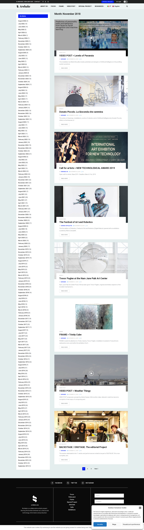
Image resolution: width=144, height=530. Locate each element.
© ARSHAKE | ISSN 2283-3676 (24, 1)
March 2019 (22, 275)
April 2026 (21, 32)
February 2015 (22, 417)
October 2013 (22, 463)
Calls (60, 165)
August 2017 (22, 330)
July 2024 (21, 90)
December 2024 (23, 76)
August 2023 (22, 122)
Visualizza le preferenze (131, 524)
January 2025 (22, 73)
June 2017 (21, 336)
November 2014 (23, 425)
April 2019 (21, 272)
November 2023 (23, 113)
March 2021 (22, 206)
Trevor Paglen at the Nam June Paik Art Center (83, 278)
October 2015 (22, 393)
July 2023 (21, 125)
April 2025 (21, 64)
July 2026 (21, 24)
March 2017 (22, 344)
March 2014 (22, 448)
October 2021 (22, 185)
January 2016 (22, 385)
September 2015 (23, 396)
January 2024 (22, 107)
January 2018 (22, 315)
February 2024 (22, 105)
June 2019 (21, 266)
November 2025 (23, 44)
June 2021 (21, 197)
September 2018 (23, 292)
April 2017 (21, 341)
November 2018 (23, 287)
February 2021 (22, 209)
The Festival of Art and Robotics (76, 222)
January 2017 (22, 350)
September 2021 (23, 188)
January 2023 (22, 142)
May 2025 (21, 61)
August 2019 (22, 261)
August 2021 (22, 191)
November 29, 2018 (73, 115)
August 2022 (22, 157)
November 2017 (23, 321)
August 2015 (22, 399)
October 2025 (22, 47)
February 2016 (22, 382)
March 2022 (22, 171)
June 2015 (21, 405)
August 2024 (22, 87)
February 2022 (22, 174)
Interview (72, 504)
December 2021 (23, 180)
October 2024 (22, 81)
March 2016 (22, 379)
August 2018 (22, 295)
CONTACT (37, 1)
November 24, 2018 (73, 338)
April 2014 (21, 446)
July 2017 (21, 333)
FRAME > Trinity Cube (70, 334)
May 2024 (21, 96)
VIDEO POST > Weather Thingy (75, 390)
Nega (114, 524)
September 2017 (23, 327)
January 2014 (22, 454)
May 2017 (21, 339)
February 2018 (22, 313)
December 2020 (23, 214)
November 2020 (23, 217)
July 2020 (21, 229)
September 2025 (23, 50)
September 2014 (23, 431)
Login (119, 1)
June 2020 (21, 232)
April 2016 (21, 376)
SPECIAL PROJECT (85, 6)
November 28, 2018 (75, 171)
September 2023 (23, 119)
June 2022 (21, 162)
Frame (61, 331)
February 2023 (22, 139)
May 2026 (21, 29)
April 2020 (21, 237)
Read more (64, 68)
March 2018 (22, 310)
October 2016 (22, 359)
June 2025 (21, 58)
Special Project (108, 1)
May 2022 (21, 165)
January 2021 (22, 211)
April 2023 (21, 133)
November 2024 (23, 79)
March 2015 (22, 414)
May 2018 (21, 304)
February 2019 (22, 278)
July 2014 (21, 437)
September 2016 (23, 362)
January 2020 (22, 246)
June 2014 (21, 440)
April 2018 (21, 307)
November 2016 (23, 356)
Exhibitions (72, 510)
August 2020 (22, 226)
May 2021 (21, 200)
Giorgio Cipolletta (66, 225)
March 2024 (22, 102)
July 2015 (21, 402)
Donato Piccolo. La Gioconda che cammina (81, 111)
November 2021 (23, 183)
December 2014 (23, 422)
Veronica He (64, 171)
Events (61, 108)
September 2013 (23, 466)
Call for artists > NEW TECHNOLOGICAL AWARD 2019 (87, 168)
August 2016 (22, 365)
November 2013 (23, 460)
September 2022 (23, 154)
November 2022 (23, 148)
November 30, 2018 (73, 59)
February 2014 (22, 451)
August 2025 (22, 52)
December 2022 (23, 145)
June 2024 (21, 93)
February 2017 (22, 347)
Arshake (63, 59)
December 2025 (23, 41)
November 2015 (23, 391)
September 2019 (23, 258)
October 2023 (22, 116)
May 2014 (21, 443)
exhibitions (62, 219)
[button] (140, 508)
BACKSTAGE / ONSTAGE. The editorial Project (83, 447)
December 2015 (23, 388)
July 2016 (21, 368)
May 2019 (21, 269)
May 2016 (21, 373)
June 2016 (21, 370)
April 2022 (21, 168)
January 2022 (22, 177)
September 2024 (23, 84)
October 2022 (22, 151)
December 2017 (23, 318)
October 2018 (22, 290)
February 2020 (22, 243)
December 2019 (23, 249)
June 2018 (21, 301)
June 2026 (21, 27)
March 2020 (22, 240)
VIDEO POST (71, 6)
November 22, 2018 (73, 450)
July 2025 (21, 55)
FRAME (61, 6)
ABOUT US (44, 6)
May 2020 (21, 235)
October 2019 (22, 255)
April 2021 (21, 203)
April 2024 (21, 99)
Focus (72, 494)
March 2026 (22, 35)
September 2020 (23, 223)
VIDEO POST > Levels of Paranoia (76, 55)
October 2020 (22, 220)
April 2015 (21, 411)
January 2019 (22, 281)
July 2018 (21, 298)
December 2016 (23, 353)
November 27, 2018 (73, 282)
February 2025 (22, 70)
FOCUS (53, 6)
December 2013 (23, 457)
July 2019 (21, 263)
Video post (62, 52)
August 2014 (22, 434)
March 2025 (22, 67)
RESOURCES (99, 6)
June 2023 (21, 128)
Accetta (100, 524)
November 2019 (23, 252)
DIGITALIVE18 (62, 444)
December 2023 (23, 110)
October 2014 (22, 428)
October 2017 (22, 324)
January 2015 (22, 420)
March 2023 (22, 136)
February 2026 (22, 38)
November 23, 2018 (73, 394)
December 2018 (23, 284)
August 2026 (22, 21)
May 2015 (21, 408)
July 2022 (21, 159)
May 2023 (21, 130)
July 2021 (21, 194)
